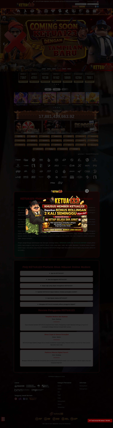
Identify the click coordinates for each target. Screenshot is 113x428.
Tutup (87, 191)
